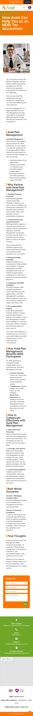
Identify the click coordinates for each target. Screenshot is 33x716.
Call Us (16, 633)
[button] (24, 7)
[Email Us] (16, 639)
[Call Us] (16, 629)
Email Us (16, 642)
